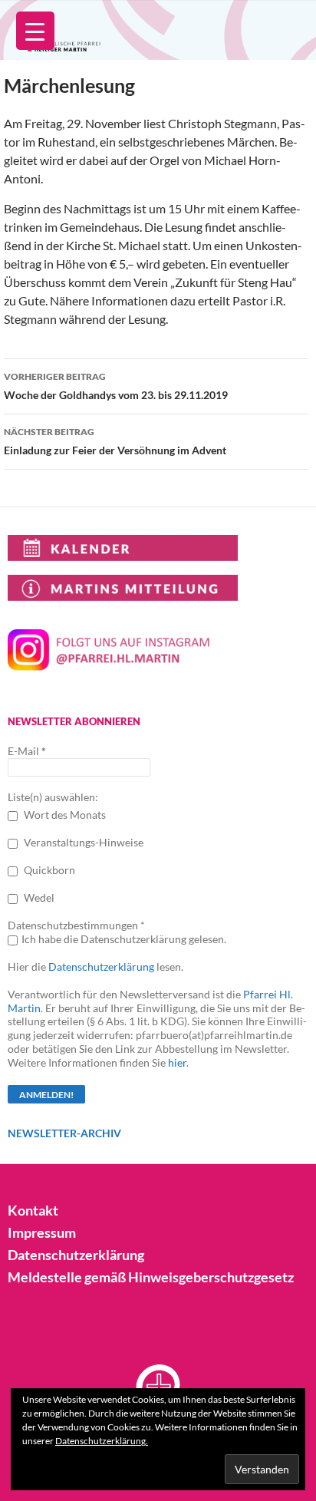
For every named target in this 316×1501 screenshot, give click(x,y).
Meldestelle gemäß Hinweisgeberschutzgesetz (151, 1276)
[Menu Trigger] (35, 31)
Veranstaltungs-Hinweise (82, 842)
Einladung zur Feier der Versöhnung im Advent (115, 441)
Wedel (37, 897)
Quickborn (48, 869)
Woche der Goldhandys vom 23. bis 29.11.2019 (116, 386)
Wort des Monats (63, 814)
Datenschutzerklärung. (101, 1441)
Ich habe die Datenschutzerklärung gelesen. (123, 938)
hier (177, 1062)
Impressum (42, 1232)
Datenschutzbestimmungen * (76, 925)
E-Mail (27, 750)
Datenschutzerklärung (101, 966)
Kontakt (33, 1210)
